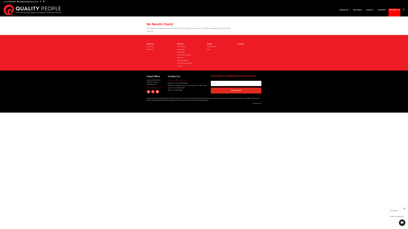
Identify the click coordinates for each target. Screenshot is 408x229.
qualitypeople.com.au (154, 88)
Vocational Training (183, 55)
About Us (344, 10)
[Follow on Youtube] (157, 92)
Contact (382, 10)
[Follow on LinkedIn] (148, 92)
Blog (208, 49)
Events (369, 10)
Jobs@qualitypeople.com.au (178, 80)
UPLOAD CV (394, 10)
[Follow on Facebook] (153, 92)
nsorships (212, 47)
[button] (402, 222)
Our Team (150, 47)
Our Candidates (182, 60)
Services (357, 10)
